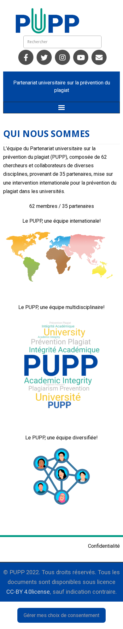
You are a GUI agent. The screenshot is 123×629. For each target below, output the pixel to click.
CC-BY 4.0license (28, 591)
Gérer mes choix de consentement (61, 615)
